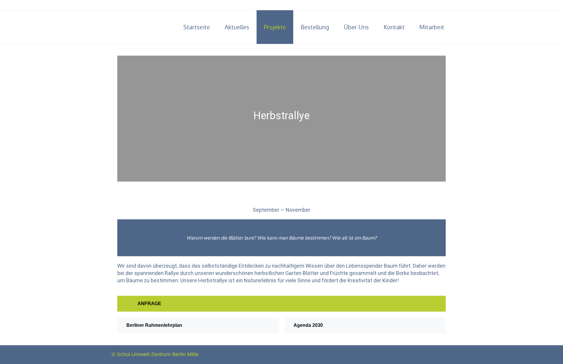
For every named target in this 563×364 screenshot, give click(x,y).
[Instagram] (449, 5)
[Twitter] (440, 5)
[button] (281, 304)
